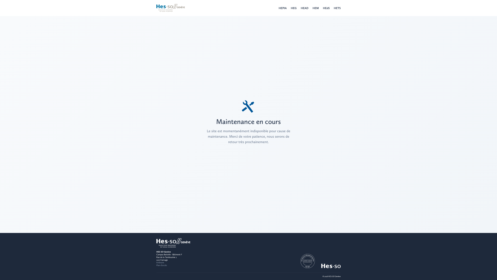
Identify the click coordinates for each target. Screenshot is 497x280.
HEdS (326, 8)
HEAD (304, 8)
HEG (294, 8)
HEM (316, 8)
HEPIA (283, 8)
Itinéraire (160, 262)
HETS (337, 8)
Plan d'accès (161, 265)
